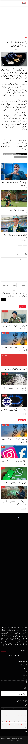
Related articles (21, 154)
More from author (9, 154)
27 (14, 724)
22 (6, 721)
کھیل (26, 37)
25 (21, 724)
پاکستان (3, 311)
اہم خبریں (6, 311)
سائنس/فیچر (3, 333)
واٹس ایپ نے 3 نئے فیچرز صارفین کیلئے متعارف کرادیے (14, 482)
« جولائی (25, 731)
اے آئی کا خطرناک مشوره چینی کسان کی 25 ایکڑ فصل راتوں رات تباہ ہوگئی (15, 503)
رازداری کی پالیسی (21, 740)
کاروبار (2, 395)
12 (18, 718)
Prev (24, 245)
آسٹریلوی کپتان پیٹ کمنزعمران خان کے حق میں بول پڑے (15, 236)
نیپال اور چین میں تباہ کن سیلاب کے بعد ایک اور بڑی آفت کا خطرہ (15, 389)
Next (20, 245)
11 (21, 718)
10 (25, 718)
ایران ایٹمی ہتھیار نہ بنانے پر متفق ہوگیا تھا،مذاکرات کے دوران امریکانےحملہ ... (21, 144)
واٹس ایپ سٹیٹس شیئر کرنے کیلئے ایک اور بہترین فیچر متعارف (6, 143)
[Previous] (24, 414)
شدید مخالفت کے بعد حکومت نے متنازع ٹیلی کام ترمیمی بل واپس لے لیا (14, 349)
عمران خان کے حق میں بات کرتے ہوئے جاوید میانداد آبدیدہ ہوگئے (14, 183)
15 (6, 718)
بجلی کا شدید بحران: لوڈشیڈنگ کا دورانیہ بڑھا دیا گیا (16, 368)
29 (6, 724)
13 (14, 718)
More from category (20, 157)
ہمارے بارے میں (12, 740)
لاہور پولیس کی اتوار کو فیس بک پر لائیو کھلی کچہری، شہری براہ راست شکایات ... (15, 327)
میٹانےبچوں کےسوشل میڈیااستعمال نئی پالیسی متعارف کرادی (14, 462)
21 (9, 721)
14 (9, 718)
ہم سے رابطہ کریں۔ (23, 741)
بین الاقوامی (3, 374)
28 (9, 724)
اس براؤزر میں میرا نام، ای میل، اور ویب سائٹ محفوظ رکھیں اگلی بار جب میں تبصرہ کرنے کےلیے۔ (14, 294)
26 (18, 724)
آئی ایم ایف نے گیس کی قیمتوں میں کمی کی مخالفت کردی (14, 409)
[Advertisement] (14, 20)
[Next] (22, 414)
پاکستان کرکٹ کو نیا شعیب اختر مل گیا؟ (18, 209)
